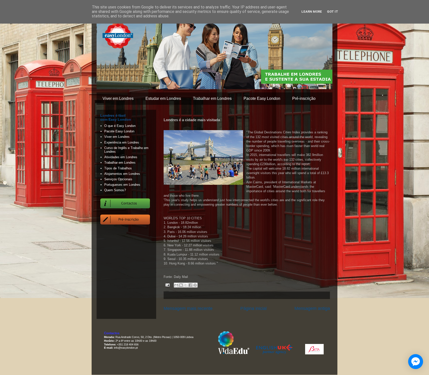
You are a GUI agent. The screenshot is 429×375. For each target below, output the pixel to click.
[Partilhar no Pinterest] (195, 285)
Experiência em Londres (121, 142)
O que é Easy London (120, 126)
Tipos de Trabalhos (118, 168)
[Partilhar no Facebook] (190, 285)
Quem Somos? (115, 190)
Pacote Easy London (262, 98)
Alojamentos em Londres (122, 174)
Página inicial (253, 308)
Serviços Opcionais (118, 179)
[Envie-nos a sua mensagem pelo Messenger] (415, 361)
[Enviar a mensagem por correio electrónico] (167, 285)
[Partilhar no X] (185, 285)
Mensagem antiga (312, 308)
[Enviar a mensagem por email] (176, 285)
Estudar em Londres (163, 98)
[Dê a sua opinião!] (181, 285)
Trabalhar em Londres (212, 98)
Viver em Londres (118, 98)
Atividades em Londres (120, 157)
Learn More (311, 11)
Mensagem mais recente (188, 308)
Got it (332, 11)
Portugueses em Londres (122, 185)
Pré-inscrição (304, 98)
